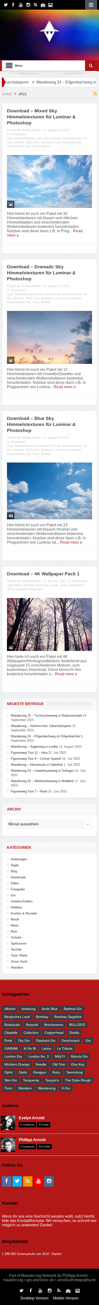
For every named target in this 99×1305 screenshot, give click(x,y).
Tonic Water (19, 955)
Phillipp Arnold (31, 130)
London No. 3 (38, 1056)
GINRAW (11, 1048)
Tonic (8, 1088)
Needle (41, 1064)
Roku (56, 1072)
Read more (64, 387)
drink (8, 1040)
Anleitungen (19, 859)
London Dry (13, 1056)
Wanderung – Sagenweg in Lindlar (34, 746)
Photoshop (74, 142)
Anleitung (28, 1009)
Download (69, 138)
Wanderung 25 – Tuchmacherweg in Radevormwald (46, 715)
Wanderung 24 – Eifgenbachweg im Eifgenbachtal (45, 736)
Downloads (18, 134)
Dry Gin (24, 1040)
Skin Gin (10, 1080)
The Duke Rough (78, 1080)
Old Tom (58, 1064)
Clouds (56, 138)
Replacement (16, 146)
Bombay (42, 1017)
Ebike (15, 883)
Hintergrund (76, 585)
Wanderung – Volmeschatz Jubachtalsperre (41, 726)
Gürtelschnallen (21, 901)
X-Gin (66, 1088)
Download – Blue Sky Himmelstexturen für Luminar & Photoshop (41, 424)
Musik (15, 919)
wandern (25, 1088)
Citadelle (11, 1033)
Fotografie (18, 889)
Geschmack (71, 1040)
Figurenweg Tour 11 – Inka (29, 752)
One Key (77, 1064)
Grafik (54, 585)
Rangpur (39, 1072)
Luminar (60, 142)
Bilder (18, 585)
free (79, 138)
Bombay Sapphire (67, 1017)
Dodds (74, 1033)
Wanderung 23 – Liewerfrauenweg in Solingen (42, 770)
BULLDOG (77, 1025)
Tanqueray (31, 1080)
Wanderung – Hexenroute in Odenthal (37, 764)
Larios (46, 1048)
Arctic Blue (50, 1009)
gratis (63, 585)
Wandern (17, 967)
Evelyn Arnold (31, 1118)
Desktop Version (34, 1298)
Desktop (29, 585)
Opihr (23, 1072)
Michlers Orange (17, 1064)
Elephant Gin (46, 1040)
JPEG (29, 142)
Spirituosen (18, 943)
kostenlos (47, 142)
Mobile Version (66, 1298)
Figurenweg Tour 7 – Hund (29, 791)
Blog (14, 871)
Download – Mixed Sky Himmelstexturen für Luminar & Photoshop (41, 116)
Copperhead (53, 1033)
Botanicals (12, 1025)
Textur (36, 146)
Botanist (32, 1025)
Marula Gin (79, 1056)
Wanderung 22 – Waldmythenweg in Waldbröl (42, 781)
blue (47, 138)
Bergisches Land (17, 1017)
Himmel (19, 142)
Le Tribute (65, 1048)
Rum (14, 931)
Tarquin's (52, 1080)
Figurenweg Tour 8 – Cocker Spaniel (36, 758)
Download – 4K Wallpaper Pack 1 (43, 573)
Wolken (46, 146)
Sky (28, 146)
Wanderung (47, 1088)
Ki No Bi (30, 1048)
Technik (16, 949)
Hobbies (16, 907)
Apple (15, 865)
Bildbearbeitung (25, 138)
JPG (37, 142)
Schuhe (16, 937)
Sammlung (74, 1072)
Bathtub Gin (73, 1009)
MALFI (60, 1056)
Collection (31, 1033)
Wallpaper (36, 589)
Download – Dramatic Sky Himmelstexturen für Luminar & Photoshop (41, 272)
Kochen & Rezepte (24, 913)
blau (40, 138)
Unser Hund (19, 961)
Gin (13, 895)
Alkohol (9, 1009)
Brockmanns (53, 1025)
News (15, 925)
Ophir (8, 1072)
